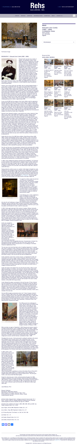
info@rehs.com (58, 440)
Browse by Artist (46, 55)
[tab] (58, 42)
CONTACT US (59, 15)
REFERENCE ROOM (38, 15)
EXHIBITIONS (47, 15)
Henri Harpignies (24, 175)
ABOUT (53, 15)
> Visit (59, 6)
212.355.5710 (16, 6)
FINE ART (17, 15)
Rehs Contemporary (68, 6)
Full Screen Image (6, 51)
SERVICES (23, 15)
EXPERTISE (29, 15)
